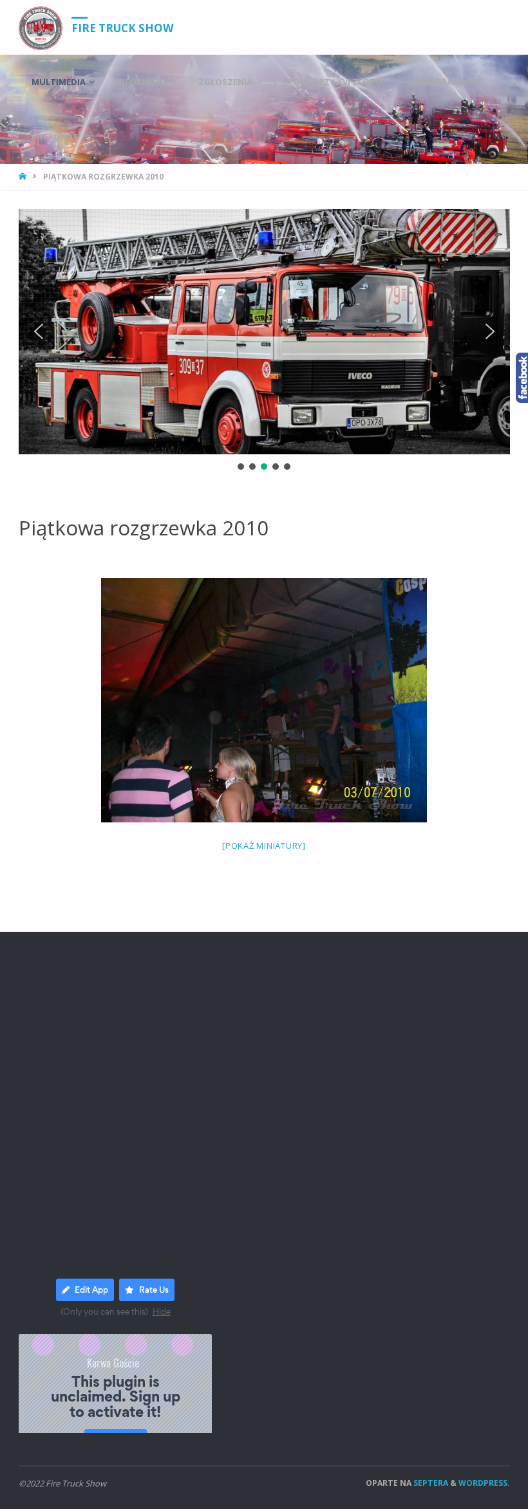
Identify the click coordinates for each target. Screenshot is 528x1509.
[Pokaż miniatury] (264, 845)
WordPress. (484, 1482)
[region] (264, 341)
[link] (107, 136)
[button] (38, 331)
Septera (429, 1482)
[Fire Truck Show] (40, 27)
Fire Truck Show (122, 28)
